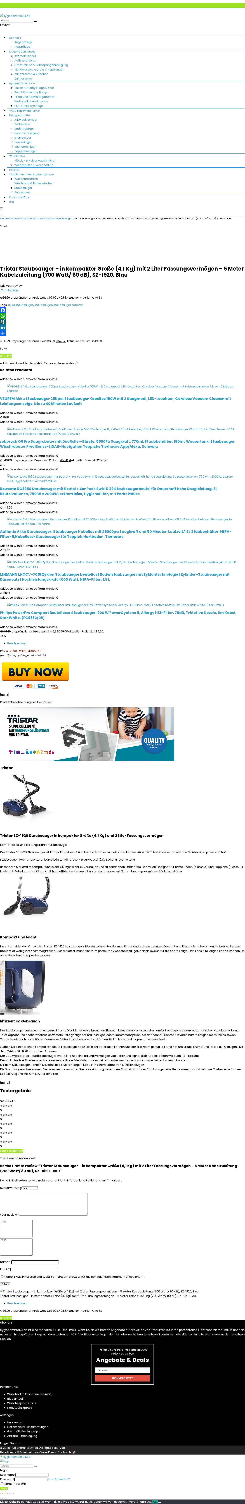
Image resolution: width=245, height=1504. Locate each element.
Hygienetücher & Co (22, 83)
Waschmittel (17, 156)
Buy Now (6, 356)
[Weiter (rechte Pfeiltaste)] (5, 1498)
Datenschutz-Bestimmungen (27, 1427)
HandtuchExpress (19, 1408)
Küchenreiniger (25, 147)
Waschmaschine (26, 179)
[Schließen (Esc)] (12, 1493)
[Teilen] (122, 333)
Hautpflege (22, 47)
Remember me (15, 1484)
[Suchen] (35, 21)
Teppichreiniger (25, 151)
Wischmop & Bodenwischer (33, 183)
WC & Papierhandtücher (24, 111)
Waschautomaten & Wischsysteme (31, 174)
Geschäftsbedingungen (23, 1431)
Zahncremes (23, 78)
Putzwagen (22, 192)
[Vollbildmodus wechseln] (5, 1493)
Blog (12, 202)
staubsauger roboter (68, 305)
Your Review (9, 1215)
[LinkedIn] (122, 327)
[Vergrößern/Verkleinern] (1, 1493)
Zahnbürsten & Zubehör (31, 74)
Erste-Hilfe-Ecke (19, 197)
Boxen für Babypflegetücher (34, 88)
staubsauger (43, 305)
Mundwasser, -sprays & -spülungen (39, 69)
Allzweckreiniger (25, 120)
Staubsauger (23, 188)
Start (2, 218)
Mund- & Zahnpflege (22, 51)
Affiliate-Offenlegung (22, 1436)
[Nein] (159, 1502)
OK (155, 1502)
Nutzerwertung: (11, 1188)
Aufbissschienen (25, 60)
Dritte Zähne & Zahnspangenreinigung (41, 65)
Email (5, 1269)
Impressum (15, 1422)
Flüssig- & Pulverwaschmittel (34, 160)
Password (7, 1479)
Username (7, 1475)
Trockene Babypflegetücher (34, 97)
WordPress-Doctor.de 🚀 (58, 1452)
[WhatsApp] (122, 316)
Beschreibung (17, 643)
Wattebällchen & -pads (31, 101)
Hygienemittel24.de (24, 1448)
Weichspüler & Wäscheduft (33, 165)
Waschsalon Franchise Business (29, 1394)
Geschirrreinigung (26, 133)
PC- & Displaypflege (28, 106)
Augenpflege (23, 42)
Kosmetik (15, 38)
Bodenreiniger (24, 129)
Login (4, 1488)
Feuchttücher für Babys (31, 92)
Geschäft (10, 218)
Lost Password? (59, 1479)
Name (5, 1262)
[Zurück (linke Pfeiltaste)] (1, 1498)
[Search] (1, 214)
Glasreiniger (22, 138)
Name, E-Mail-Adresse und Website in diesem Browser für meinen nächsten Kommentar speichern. (74, 1277)
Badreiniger (22, 124)
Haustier (14, 170)
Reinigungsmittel (19, 115)
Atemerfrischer (25, 56)
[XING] (122, 322)
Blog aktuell (15, 1399)
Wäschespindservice (21, 1403)
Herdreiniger (23, 142)
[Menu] (1, 209)
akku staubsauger (20, 305)
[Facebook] (122, 310)
